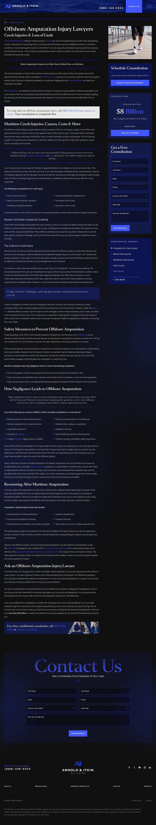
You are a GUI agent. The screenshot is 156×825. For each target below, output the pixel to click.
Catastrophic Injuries (16, 22)
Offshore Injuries (41, 786)
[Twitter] (134, 767)
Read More (130, 126)
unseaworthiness (75, 80)
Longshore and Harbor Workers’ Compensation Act (37, 551)
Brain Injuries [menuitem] (118, 265)
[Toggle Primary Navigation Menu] (149, 6)
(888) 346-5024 (111, 8)
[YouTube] (139, 767)
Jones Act (11, 548)
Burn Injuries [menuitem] (118, 271)
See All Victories (130, 133)
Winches (45, 77)
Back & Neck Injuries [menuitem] (122, 254)
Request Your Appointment (130, 83)
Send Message (120, 228)
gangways (17, 439)
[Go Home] (5, 22)
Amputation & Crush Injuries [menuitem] (125, 248)
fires (51, 155)
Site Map (149, 800)
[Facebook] (129, 767)
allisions (21, 434)
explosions (40, 155)
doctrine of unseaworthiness (55, 548)
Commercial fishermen (13, 40)
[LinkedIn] (150, 767)
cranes (53, 77)
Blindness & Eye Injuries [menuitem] (123, 259)
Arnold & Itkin (12, 90)
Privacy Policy (136, 800)
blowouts (30, 155)
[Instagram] (145, 767)
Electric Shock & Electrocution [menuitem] (126, 277)
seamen (48, 40)
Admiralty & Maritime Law (80, 786)
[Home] (21, 6)
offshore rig (82, 334)
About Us (7, 786)
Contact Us (134, 6)
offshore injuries (37, 466)
